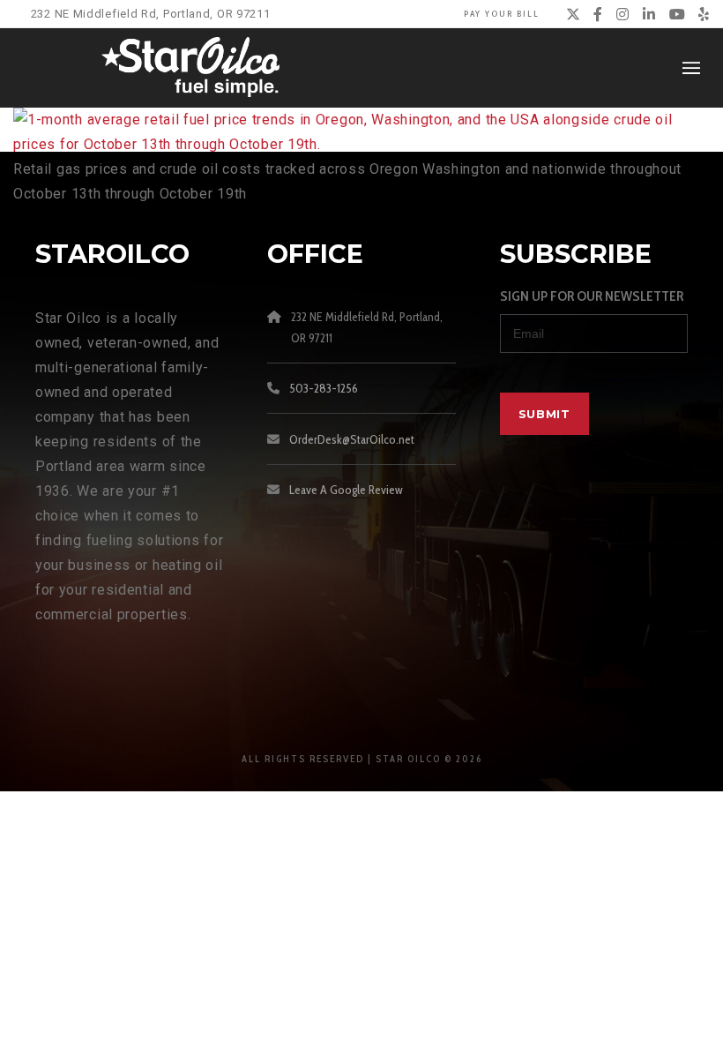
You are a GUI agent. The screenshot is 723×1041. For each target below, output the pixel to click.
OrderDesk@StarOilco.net (351, 439)
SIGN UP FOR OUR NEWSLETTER (591, 296)
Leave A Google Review (346, 490)
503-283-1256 (323, 388)
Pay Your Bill (502, 13)
